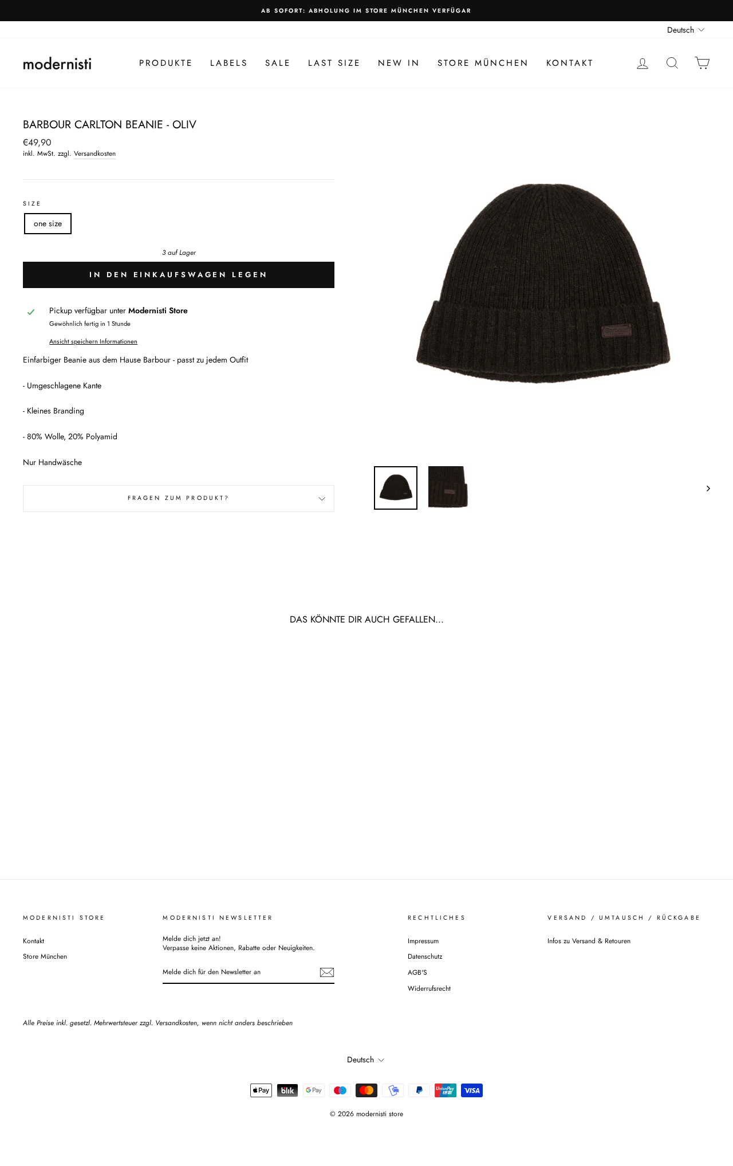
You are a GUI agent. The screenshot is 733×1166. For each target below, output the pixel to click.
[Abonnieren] (327, 972)
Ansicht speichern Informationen (93, 341)
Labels (229, 63)
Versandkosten (95, 153)
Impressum (423, 941)
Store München (483, 63)
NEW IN (399, 63)
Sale (278, 63)
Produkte (166, 63)
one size (48, 223)
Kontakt (570, 63)
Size (32, 204)
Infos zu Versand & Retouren (588, 941)
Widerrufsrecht (429, 988)
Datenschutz (425, 956)
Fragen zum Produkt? (179, 498)
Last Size (334, 63)
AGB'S (417, 972)
